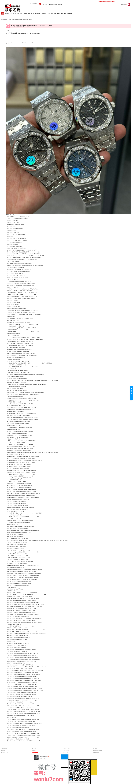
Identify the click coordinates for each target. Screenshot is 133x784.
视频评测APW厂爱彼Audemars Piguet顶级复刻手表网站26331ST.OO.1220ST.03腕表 (25, 604)
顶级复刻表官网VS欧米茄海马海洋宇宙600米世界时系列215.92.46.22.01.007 (24, 680)
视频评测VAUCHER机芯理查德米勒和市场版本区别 (18, 585)
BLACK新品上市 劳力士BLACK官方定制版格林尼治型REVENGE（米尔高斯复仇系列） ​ (26, 374)
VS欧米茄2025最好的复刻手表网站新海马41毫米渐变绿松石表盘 (21, 495)
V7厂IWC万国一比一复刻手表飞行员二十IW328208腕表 (19, 464)
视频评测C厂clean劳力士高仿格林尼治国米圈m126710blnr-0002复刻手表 (23, 575)
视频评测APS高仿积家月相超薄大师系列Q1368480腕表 (19, 581)
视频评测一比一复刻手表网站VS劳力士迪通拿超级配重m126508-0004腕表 (23, 602)
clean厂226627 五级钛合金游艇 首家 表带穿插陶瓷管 (18, 522)
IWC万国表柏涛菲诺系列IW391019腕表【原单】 (17, 248)
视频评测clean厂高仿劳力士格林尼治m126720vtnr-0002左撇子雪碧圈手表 (23, 577)
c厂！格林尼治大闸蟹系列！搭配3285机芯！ (16, 405)
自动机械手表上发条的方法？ (13, 232)
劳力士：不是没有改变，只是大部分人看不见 (16, 238)
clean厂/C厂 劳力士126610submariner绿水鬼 (17, 390)
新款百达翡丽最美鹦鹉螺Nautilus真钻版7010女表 (17, 559)
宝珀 (62, 13)
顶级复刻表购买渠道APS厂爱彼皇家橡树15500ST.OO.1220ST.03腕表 (22, 661)
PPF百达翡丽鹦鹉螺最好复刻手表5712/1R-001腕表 (18, 468)
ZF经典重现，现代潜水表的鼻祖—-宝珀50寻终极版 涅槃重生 (20, 520)
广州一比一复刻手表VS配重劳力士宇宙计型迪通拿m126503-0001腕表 (22, 684)
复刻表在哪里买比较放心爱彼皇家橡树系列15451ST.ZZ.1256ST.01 (21, 655)
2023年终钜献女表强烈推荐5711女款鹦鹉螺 (16, 386)
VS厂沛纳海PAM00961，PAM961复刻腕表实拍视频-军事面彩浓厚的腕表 (22, 289)
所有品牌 (7, 13)
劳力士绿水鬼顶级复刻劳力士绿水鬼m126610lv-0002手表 (19, 696)
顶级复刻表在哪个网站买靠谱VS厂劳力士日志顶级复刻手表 (19, 668)
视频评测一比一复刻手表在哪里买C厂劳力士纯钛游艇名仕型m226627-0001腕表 (24, 618)
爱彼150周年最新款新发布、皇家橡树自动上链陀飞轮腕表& (19, 427)
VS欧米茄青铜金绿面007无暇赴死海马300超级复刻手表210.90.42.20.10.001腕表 (25, 460)
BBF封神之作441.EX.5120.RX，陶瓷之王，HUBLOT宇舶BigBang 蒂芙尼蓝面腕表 (25, 339)
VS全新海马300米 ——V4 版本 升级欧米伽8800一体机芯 (19, 596)
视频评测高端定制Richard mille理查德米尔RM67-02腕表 (19, 583)
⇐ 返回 (7, 30)
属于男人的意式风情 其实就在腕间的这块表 (16, 275)
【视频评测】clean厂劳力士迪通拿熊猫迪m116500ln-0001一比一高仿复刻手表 (24, 314)
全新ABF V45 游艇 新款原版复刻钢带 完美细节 (17, 433)
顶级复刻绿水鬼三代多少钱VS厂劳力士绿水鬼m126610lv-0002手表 (21, 694)
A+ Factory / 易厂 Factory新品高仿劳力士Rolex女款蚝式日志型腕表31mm (23, 328)
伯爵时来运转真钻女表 (11, 368)
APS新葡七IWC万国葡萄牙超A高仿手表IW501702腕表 (18, 637)
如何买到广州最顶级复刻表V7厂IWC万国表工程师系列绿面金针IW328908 (23, 665)
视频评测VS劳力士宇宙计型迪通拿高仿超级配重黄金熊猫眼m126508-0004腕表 (24, 573)
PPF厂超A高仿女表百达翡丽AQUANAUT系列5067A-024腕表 (20, 343)
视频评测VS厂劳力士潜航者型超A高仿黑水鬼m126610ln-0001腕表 (21, 600)
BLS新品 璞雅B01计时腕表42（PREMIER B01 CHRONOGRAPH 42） (22, 518)
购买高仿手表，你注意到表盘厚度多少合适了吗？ (17, 218)
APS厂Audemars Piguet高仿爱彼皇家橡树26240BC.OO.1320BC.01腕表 (23, 552)
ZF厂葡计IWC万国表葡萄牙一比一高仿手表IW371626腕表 (19, 485)
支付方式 (34, 748)
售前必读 (95, 748)
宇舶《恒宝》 (38, 13)
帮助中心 (6, 19)
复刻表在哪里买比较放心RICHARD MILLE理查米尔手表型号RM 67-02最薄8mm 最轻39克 (26, 667)
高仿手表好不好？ (10, 236)
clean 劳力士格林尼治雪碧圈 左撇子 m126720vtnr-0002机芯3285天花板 (22, 367)
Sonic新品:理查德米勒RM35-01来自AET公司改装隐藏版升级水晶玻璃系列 (23, 530)
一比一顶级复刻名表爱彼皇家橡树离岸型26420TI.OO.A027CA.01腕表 (22, 676)
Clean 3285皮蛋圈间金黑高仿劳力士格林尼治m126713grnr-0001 (21, 353)
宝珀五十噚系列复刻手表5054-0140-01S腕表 (16, 503)
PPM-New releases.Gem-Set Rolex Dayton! (16, 546)
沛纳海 (25, 13)
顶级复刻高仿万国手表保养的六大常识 (15, 228)
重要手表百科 (65, 752)
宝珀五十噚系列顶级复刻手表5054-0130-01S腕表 (17, 505)
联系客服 (3, 750)
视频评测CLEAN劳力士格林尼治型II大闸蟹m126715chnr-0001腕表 (21, 491)
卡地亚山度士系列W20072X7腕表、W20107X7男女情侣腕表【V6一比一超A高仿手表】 (26, 255)
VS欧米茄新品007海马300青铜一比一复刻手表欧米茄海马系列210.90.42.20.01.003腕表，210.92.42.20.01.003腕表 (32, 452)
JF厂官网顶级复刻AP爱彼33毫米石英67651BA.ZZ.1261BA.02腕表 (21, 294)
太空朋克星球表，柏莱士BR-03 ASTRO (15, 548)
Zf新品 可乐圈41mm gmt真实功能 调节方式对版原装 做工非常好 (20, 318)
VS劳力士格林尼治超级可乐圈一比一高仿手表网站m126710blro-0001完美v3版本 (24, 606)
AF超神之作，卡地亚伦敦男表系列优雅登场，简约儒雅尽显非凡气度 (21, 441)
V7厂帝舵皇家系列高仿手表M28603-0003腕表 (17, 554)
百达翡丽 (44, 13)
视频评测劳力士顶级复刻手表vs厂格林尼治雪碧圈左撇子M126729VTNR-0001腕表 (24, 622)
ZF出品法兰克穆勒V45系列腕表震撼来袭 (15, 411)
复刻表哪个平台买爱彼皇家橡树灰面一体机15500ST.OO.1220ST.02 (21, 663)
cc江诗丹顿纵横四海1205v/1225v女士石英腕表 (17, 378)
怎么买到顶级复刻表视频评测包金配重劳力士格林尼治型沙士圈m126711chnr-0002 (25, 688)
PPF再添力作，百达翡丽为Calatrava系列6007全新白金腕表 (20, 431)
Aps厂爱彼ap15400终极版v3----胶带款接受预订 (17, 382)
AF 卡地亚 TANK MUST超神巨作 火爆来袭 (16, 442)
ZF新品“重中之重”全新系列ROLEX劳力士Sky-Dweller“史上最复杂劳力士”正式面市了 (25, 569)
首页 (3, 13)
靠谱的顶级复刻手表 (11, 641)
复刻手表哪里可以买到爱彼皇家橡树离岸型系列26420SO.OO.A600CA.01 (23, 678)
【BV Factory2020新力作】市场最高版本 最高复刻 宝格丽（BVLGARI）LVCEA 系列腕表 (26, 384)
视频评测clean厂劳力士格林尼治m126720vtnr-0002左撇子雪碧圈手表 (22, 592)
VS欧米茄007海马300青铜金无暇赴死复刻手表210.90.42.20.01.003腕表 (23, 456)
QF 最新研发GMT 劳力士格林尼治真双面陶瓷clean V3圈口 (19, 435)
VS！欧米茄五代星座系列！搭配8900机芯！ (16, 347)
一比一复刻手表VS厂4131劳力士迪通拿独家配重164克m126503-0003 (22, 682)
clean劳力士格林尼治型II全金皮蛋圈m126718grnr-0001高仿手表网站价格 (23, 497)
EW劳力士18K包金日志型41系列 (14, 425)
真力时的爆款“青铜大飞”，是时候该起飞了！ (16, 267)
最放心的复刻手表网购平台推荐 (13, 302)
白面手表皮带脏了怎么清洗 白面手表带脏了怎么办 (17, 277)
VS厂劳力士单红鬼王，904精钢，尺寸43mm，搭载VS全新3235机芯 (22, 413)
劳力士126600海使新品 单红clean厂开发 (16, 567)
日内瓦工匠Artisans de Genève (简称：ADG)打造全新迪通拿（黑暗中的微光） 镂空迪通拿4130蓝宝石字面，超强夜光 (32, 380)
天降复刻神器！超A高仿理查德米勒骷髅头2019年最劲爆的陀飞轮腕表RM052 (23, 250)
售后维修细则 (96, 752)
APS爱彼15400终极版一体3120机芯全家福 (16, 544)
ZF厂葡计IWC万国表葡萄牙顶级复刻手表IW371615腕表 (19, 487)
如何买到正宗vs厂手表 (11, 717)
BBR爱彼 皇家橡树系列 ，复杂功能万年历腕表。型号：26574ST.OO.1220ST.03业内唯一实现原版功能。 (30, 363)
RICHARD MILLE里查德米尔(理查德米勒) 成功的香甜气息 (19, 263)
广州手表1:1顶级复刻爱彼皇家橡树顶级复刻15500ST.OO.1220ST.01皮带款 (23, 659)
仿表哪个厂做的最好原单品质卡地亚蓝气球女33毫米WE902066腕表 (21, 731)
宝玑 (65, 13)
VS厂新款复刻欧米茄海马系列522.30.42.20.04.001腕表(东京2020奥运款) (23, 324)
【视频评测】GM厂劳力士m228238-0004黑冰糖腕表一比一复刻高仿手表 (22, 310)
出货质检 (34, 750)
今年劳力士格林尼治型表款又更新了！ (15, 273)
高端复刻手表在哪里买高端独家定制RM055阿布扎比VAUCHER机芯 (21, 649)
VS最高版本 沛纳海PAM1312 (13, 591)
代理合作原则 (4, 748)
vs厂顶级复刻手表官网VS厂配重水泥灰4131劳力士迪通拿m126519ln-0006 (23, 733)
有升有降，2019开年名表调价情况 (14, 246)
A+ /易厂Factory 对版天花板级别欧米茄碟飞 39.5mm (18, 421)
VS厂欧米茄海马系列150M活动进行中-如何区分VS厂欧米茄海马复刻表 (22, 292)
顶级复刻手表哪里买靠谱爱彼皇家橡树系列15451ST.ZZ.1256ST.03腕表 (22, 657)
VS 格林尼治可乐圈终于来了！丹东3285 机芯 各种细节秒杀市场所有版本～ (23, 565)
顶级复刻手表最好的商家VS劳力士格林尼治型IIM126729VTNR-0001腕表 (23, 737)
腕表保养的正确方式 (11, 226)
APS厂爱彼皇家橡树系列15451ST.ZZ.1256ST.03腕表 (18, 415)
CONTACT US (4, 752)
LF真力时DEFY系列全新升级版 (13, 333)
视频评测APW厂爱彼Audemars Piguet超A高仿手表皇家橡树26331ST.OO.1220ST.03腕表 (26, 594)
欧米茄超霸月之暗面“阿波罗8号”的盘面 (15, 589)
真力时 (32, 13)
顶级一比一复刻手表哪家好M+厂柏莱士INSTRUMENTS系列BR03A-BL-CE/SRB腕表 (25, 670)
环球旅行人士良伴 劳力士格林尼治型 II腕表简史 (17, 240)
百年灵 (58, 13)
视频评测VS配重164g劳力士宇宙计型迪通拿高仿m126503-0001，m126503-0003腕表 (26, 629)
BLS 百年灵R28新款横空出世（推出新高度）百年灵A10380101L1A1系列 (23, 517)
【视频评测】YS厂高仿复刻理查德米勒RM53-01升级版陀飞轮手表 (21, 312)
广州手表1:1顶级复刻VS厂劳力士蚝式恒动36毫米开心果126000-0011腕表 (23, 719)
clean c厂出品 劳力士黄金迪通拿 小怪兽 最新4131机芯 (19, 532)
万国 (18, 13)
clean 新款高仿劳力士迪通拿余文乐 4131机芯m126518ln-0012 (20, 365)
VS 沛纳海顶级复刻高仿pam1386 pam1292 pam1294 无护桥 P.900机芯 (23, 331)
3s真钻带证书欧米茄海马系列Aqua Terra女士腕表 (17, 528)
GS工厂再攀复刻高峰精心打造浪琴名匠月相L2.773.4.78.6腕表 (20, 526)
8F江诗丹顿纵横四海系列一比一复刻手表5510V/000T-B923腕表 (21, 474)
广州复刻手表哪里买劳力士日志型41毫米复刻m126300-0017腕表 (21, 721)
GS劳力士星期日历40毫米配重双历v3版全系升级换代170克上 (20, 409)
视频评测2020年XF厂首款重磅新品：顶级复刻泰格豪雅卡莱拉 (20, 285)
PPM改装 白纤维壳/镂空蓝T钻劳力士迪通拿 (16, 479)
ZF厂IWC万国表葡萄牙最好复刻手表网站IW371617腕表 (19, 483)
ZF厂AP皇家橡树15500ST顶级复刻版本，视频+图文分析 (19, 281)
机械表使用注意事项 (97, 750)
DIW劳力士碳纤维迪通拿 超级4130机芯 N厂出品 (17, 538)
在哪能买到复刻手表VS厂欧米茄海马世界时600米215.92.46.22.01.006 (22, 672)
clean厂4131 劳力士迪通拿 (12, 320)
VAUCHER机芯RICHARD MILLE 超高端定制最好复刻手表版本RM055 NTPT (23, 493)
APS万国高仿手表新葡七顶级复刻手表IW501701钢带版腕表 (20, 444)
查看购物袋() (124, 4)
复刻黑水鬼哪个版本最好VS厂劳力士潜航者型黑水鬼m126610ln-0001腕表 (23, 705)
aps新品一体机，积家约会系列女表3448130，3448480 (19, 372)
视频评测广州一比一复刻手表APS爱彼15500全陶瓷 (18, 616)
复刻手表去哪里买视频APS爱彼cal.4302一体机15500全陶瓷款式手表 (22, 686)
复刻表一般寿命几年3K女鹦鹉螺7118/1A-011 (16, 645)
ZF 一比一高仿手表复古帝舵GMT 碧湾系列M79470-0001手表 (20, 341)
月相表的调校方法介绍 (11, 230)
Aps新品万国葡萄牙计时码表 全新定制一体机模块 (17, 370)
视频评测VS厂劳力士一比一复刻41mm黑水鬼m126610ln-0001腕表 (21, 608)
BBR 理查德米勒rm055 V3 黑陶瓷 (14, 429)
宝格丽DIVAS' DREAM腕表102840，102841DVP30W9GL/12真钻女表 (22, 419)
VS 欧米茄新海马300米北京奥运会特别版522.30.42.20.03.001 (20, 715)
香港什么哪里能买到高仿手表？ (13, 306)
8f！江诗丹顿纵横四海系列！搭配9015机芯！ (16, 376)
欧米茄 (14, 13)
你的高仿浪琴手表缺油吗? (12, 220)
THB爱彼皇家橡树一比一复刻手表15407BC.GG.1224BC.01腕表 (21, 458)
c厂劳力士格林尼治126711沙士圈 (14, 402)
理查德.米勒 (69, 13)
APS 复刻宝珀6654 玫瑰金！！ (13, 524)
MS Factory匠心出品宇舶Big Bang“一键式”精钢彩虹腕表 (19, 478)
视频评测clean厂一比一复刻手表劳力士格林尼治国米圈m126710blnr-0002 (23, 614)
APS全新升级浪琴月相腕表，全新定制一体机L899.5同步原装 (20, 404)
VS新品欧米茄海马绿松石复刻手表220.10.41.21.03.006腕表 (20, 448)
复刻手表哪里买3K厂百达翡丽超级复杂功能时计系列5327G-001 (20, 739)
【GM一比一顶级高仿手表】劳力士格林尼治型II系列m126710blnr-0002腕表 (23, 252)
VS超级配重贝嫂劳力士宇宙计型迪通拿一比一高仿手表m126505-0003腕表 (23, 598)
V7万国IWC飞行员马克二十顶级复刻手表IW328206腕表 (19, 466)
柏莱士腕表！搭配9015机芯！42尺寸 (15, 388)
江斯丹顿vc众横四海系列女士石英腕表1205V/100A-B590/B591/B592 (22, 355)
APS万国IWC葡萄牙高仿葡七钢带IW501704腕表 (17, 635)
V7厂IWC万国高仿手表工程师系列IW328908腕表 (17, 555)
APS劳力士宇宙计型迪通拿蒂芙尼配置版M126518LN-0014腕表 (20, 476)
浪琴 (55, 13)
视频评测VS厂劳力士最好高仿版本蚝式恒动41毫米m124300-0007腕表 (22, 631)
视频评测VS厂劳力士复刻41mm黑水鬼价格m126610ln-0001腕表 (21, 610)
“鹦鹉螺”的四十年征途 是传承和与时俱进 (15, 224)
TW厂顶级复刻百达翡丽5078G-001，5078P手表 (17, 329)
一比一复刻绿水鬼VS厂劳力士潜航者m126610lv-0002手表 (19, 702)
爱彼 (29, 13)
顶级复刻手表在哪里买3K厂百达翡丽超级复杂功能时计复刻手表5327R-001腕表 (24, 741)
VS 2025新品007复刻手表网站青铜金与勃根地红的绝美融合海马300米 (22, 489)
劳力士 (21, 13)
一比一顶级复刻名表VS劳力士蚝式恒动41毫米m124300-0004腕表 (21, 725)
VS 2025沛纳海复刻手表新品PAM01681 (15, 454)
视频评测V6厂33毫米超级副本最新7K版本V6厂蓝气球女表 (19, 291)
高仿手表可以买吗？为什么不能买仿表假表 (16, 234)
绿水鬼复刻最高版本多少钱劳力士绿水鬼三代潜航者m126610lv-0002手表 (23, 698)
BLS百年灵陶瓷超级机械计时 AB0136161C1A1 (17, 509)
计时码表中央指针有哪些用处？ (13, 261)
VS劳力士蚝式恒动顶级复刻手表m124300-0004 (17, 624)
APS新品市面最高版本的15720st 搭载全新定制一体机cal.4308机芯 (21, 398)
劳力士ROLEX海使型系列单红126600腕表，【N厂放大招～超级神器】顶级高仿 (24, 257)
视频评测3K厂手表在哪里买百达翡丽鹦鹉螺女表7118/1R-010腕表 (21, 620)
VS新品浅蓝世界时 (11, 316)
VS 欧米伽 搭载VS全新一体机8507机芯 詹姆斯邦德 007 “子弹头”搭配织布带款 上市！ (25, 265)
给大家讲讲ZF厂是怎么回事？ (13, 287)
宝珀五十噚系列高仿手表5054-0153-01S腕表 (16, 501)
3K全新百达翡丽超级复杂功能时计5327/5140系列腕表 (18, 557)
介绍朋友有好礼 (66, 750)
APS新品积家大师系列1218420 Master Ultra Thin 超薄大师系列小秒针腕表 (23, 400)
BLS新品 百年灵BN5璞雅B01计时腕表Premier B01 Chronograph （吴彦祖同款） (24, 513)
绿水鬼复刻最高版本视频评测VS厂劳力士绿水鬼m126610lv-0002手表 (22, 700)
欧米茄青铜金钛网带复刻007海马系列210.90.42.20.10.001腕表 (21, 446)
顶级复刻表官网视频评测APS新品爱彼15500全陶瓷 (18, 727)
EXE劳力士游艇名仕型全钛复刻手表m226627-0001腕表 (19, 450)
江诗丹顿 (48, 13)
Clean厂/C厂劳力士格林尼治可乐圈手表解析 (16, 308)
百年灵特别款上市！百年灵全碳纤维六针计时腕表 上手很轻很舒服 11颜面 (23, 394)
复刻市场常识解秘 (66, 748)
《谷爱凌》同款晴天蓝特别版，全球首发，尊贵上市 (18, 423)
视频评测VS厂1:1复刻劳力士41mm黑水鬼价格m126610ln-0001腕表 (21, 612)
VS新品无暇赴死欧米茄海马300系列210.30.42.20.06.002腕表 (20, 507)
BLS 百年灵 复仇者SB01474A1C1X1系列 (16, 511)
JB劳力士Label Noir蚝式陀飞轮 (13, 439)
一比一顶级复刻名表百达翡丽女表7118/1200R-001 (18, 643)
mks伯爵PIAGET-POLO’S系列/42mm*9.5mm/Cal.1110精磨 (19, 349)
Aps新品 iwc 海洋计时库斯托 (13, 335)
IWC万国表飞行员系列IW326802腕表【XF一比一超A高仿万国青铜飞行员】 (23, 259)
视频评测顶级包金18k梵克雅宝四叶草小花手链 (17, 639)
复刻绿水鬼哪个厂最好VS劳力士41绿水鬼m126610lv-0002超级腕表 (21, 692)
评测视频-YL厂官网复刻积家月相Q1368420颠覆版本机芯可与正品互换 (22, 296)
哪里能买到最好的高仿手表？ (13, 304)
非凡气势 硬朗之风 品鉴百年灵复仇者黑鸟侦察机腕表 (18, 271)
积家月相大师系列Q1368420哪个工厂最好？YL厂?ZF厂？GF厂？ (21, 298)
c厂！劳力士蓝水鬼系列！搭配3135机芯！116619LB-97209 (20, 345)
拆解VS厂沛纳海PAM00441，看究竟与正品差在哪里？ (18, 217)
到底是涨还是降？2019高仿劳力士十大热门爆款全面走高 (19, 269)
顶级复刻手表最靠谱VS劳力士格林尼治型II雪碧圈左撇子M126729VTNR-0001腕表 (24, 723)
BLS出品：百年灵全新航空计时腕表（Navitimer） (17, 515)
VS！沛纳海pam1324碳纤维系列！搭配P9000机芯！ (18, 361)
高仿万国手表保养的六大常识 (13, 222)
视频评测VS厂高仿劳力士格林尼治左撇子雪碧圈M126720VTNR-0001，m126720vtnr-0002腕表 (27, 628)
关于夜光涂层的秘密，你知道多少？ (14, 242)
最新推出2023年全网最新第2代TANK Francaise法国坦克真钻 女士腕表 (22, 417)
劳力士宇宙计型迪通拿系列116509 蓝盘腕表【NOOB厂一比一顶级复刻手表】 (24, 254)
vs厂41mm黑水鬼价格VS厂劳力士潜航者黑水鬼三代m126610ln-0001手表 (23, 709)
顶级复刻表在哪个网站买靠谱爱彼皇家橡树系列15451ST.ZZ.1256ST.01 (22, 653)
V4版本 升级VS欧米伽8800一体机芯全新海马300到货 (18, 550)
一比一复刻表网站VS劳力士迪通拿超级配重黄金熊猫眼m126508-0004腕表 (23, 729)
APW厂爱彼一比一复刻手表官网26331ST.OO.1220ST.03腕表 (20, 626)
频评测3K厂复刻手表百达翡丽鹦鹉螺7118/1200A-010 (18, 499)
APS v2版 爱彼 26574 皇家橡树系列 (15, 534)
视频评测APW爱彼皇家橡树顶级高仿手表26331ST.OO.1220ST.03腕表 (22, 579)
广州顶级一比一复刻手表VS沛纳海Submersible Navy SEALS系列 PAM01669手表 (24, 735)
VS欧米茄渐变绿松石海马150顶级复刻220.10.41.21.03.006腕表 (21, 462)
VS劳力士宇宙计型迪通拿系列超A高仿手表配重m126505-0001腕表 (21, 571)
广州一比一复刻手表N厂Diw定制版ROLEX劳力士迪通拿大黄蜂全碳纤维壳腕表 (24, 713)
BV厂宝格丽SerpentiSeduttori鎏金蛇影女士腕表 (17, 563)
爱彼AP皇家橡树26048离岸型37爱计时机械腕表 (17, 437)
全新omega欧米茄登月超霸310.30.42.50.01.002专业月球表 (20, 561)
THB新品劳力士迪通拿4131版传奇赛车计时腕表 (17, 542)
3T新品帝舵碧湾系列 (11, 587)
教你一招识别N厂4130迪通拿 (13, 279)
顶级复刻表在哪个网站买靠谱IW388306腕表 (16, 647)
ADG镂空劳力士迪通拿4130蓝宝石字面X (15, 326)
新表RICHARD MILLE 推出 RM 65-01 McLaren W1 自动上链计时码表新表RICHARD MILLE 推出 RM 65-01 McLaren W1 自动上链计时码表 (37, 540)
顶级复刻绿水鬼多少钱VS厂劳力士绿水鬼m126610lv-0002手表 (20, 704)
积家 (52, 13)
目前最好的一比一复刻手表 (12, 300)
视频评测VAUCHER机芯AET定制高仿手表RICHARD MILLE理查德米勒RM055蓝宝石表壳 (26, 633)
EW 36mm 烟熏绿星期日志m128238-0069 (16, 357)
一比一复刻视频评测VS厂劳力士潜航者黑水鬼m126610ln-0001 (20, 707)
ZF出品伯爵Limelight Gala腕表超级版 (15, 396)
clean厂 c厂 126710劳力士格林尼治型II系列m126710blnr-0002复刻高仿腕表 (23, 337)
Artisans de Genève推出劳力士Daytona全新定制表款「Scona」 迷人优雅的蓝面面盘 (25, 392)
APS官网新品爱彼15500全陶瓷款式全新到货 (16, 481)
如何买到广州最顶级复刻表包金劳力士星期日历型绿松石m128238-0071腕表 (23, 674)
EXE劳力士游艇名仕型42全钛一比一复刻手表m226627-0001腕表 (21, 472)
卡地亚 (11, 13)
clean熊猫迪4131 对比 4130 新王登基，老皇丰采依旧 (18, 322)
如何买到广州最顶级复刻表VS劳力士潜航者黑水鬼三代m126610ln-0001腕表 (23, 711)
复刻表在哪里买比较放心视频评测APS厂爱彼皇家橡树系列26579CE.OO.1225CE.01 (25, 690)
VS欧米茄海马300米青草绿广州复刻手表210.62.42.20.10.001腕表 (21, 470)
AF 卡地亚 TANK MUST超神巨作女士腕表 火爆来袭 (18, 351)
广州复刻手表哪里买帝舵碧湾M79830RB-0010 (17, 651)
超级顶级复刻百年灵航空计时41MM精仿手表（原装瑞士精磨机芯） (21, 283)
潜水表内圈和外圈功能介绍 (12, 244)
